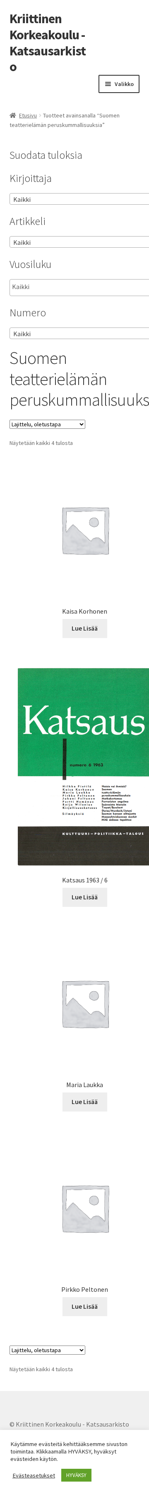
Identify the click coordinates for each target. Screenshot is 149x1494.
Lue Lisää (85, 628)
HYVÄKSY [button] (76, 1475)
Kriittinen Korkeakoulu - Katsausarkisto (48, 42)
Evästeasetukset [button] (33, 1475)
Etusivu (28, 115)
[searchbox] (53, 287)
